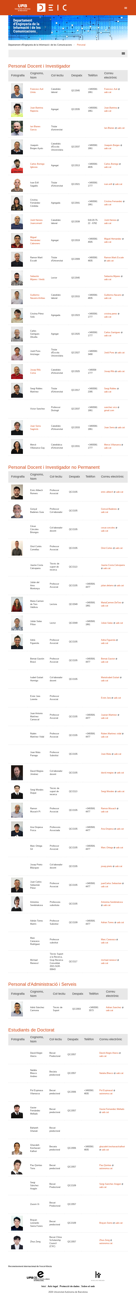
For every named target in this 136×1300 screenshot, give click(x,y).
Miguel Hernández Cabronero (35, 240)
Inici (43, 1286)
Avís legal (53, 1286)
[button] (68, 27)
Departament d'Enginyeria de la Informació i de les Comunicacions (27, 26)
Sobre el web (88, 1286)
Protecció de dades (69, 1286)
